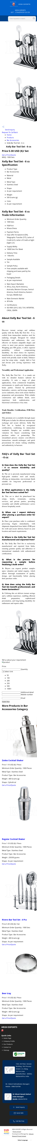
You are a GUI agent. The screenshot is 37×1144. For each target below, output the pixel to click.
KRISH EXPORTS (20, 11)
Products (10, 137)
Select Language (23, 1140)
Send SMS (20, 1113)
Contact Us (7, 1047)
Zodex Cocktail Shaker (12, 760)
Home (9, 135)
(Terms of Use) (17, 1132)
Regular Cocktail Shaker (13, 839)
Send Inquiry (10, 130)
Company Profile (9, 1041)
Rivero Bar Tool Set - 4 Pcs (14, 919)
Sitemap (6, 1050)
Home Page (7, 1038)
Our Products (8, 1044)
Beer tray (6, 993)
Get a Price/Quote (9, 155)
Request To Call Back (10, 132)
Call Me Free (20, 1121)
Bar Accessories (13, 140)
